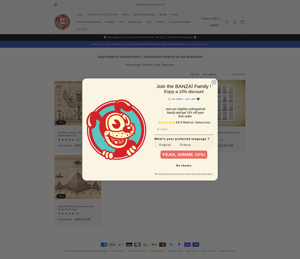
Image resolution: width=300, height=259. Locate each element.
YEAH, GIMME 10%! (184, 154)
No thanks (184, 165)
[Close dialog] (214, 82)
